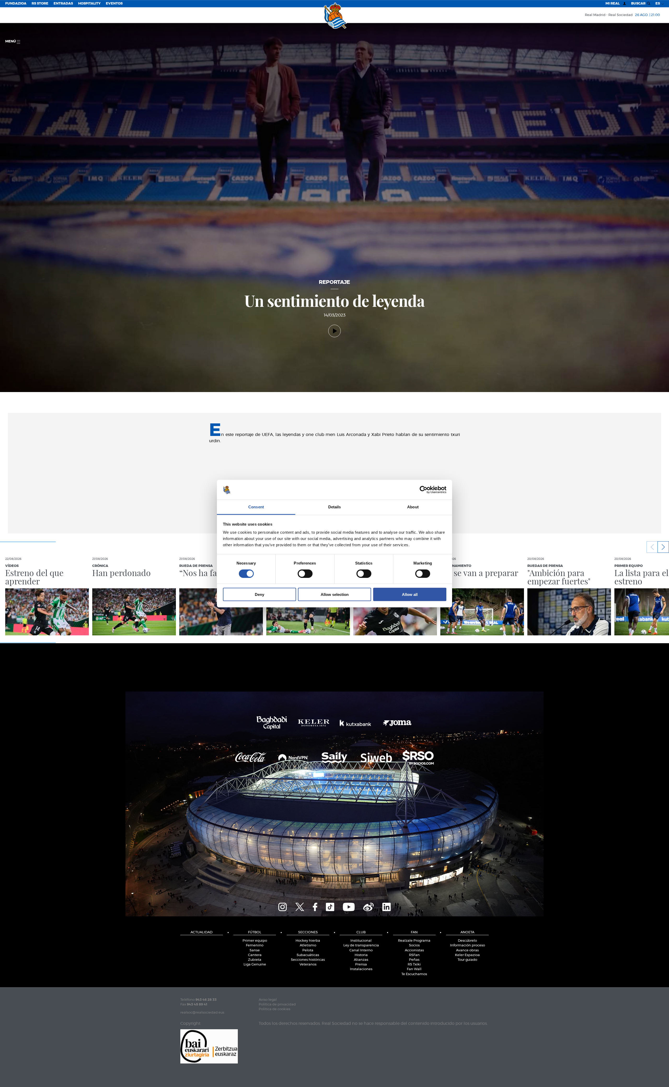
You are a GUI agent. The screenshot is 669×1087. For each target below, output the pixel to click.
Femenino (254, 945)
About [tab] (413, 507)
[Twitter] (299, 906)
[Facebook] (315, 906)
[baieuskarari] (209, 1046)
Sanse (255, 950)
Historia (361, 955)
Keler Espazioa (467, 955)
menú (11, 41)
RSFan (414, 955)
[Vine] (368, 906)
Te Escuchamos (414, 974)
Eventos (114, 3)
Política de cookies (274, 1009)
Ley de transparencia (361, 945)
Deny (259, 594)
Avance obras (467, 950)
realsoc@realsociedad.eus (202, 1012)
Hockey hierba (308, 940)
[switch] (305, 573)
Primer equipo (255, 940)
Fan (414, 932)
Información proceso (467, 945)
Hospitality (89, 3)
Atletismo (308, 945)
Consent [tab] (256, 507)
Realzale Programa (414, 940)
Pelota (307, 950)
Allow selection (335, 594)
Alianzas (361, 960)
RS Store (40, 3)
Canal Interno (361, 950)
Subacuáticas (308, 955)
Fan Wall (414, 969)
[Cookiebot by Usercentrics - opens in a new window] (423, 490)
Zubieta (254, 960)
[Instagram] (282, 906)
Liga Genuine (255, 964)
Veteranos (307, 964)
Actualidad (201, 932)
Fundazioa (15, 3)
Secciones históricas (308, 960)
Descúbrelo (467, 940)
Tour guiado (467, 960)
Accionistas (414, 950)
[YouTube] (349, 906)
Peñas (414, 960)
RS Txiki (414, 964)
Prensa (361, 964)
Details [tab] (334, 507)
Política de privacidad (277, 1004)
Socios (414, 945)
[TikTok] (330, 906)
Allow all (410, 594)
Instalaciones (361, 969)
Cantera (255, 955)
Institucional (361, 940)
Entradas (63, 3)
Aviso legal (268, 1000)
